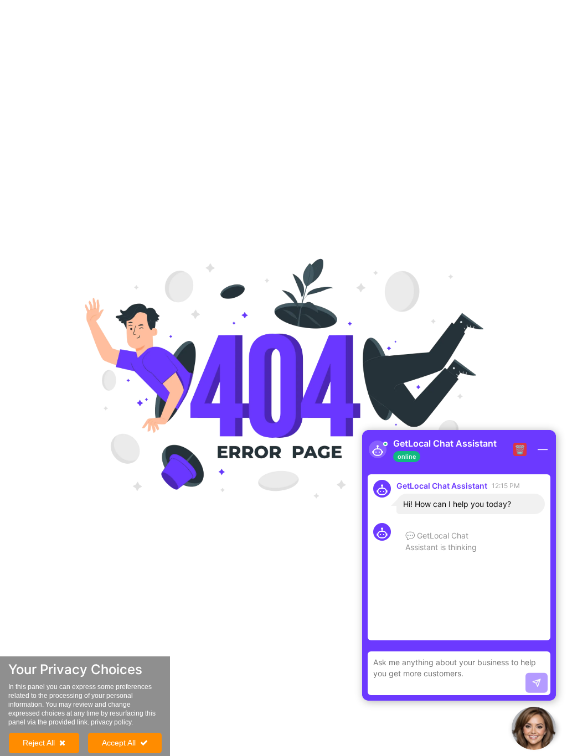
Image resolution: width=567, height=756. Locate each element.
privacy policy (111, 722)
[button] (534, 728)
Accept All (119, 742)
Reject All (39, 742)
